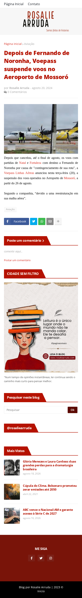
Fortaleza (35, 162)
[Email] (50, 221)
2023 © (58, 587)
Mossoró (69, 178)
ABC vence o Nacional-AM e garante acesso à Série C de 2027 (48, 512)
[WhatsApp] (41, 221)
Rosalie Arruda (41, 587)
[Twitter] (33, 221)
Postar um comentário (17, 260)
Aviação (29, 44)
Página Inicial (13, 4)
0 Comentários (17, 92)
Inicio (41, 591)
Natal (22, 162)
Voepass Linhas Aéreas (19, 173)
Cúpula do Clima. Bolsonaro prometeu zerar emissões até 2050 (50, 488)
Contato (34, 4)
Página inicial (13, 44)
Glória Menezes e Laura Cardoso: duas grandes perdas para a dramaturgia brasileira (49, 465)
